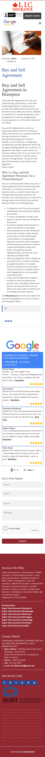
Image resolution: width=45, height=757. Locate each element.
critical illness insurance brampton (30, 710)
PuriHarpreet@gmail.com (23, 665)
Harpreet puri (12, 295)
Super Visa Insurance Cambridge (17, 620)
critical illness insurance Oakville (29, 735)
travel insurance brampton (27, 712)
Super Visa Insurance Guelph (15, 625)
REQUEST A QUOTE (32, 16)
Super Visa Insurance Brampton (17, 608)
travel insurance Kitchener (16, 726)
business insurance (20, 586)
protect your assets (19, 589)
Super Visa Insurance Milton (9, 729)
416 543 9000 (20, 597)
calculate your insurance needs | (25, 592)
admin (13, 58)
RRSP (4, 580)
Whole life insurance (21, 583)
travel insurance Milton (19, 732)
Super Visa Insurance (11, 572)
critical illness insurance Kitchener (18, 723)
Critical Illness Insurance (22, 575)
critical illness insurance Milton (27, 729)
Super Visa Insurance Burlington (17, 617)
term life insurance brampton (10, 712)
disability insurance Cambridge (18, 721)
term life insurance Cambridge (23, 718)
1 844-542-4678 (18, 660)
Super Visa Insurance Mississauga (17, 611)
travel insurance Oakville (23, 737)
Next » (31, 470)
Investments (19, 580)
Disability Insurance (29, 578)
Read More (19, 380)
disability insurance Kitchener (33, 726)
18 (25, 470)
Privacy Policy (8, 605)
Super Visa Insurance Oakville (10, 735)
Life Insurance (28, 572)
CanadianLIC (29, 751)
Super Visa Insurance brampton (10, 710)
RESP (10, 580)
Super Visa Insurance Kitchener (17, 622)
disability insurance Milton (34, 732)
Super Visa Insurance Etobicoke (16, 614)
